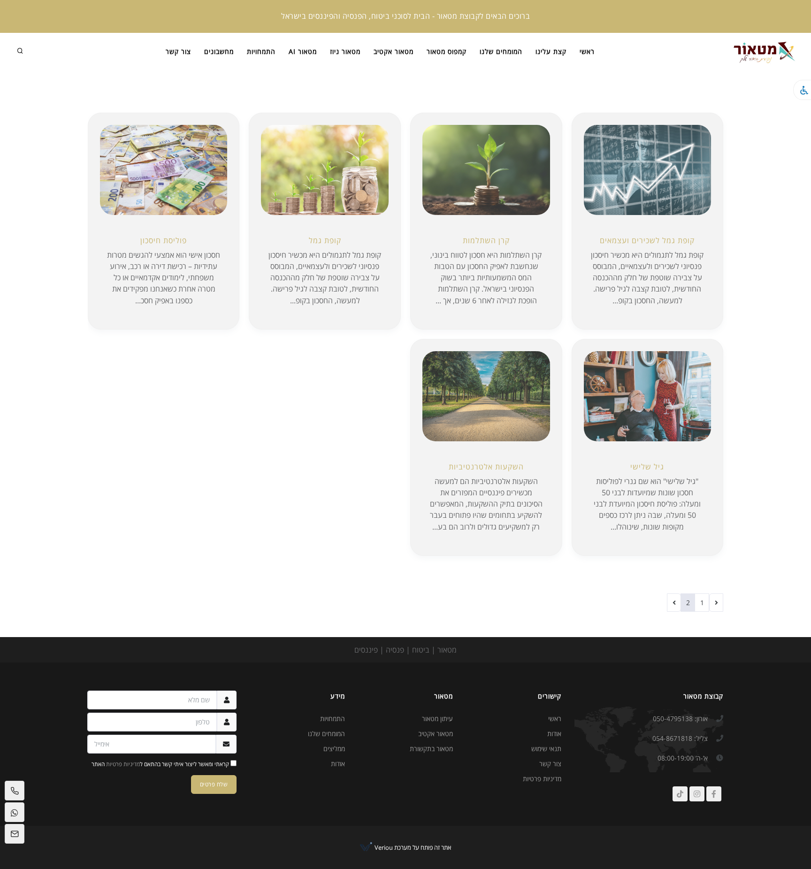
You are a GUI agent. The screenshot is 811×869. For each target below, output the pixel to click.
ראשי (587, 51)
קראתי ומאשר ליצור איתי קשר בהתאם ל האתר (161, 764)
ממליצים (334, 748)
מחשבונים (219, 51)
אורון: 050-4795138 (680, 718)
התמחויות (261, 51)
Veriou (383, 847)
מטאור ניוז (345, 51)
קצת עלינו (551, 51)
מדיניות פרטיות (542, 778)
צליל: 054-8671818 (680, 738)
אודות (554, 733)
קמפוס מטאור (447, 51)
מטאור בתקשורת (431, 748)
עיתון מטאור (437, 718)
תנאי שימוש (546, 748)
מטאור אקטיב (393, 51)
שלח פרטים (214, 784)
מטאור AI (303, 51)
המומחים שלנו (501, 51)
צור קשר (178, 51)
